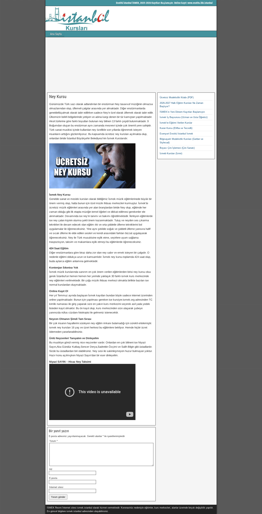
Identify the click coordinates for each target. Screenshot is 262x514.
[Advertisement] (131, 65)
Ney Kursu (57, 96)
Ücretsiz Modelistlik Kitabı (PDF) (177, 97)
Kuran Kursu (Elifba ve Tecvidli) (176, 128)
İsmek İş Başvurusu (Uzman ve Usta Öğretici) (183, 117)
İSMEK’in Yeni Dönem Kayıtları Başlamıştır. (182, 112)
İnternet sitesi (56, 487)
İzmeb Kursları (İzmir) (171, 153)
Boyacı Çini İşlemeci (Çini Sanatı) (177, 148)
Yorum (53, 441)
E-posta (53, 478)
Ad (50, 469)
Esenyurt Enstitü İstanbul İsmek (176, 133)
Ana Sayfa (56, 34)
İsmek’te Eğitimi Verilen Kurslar (176, 122)
